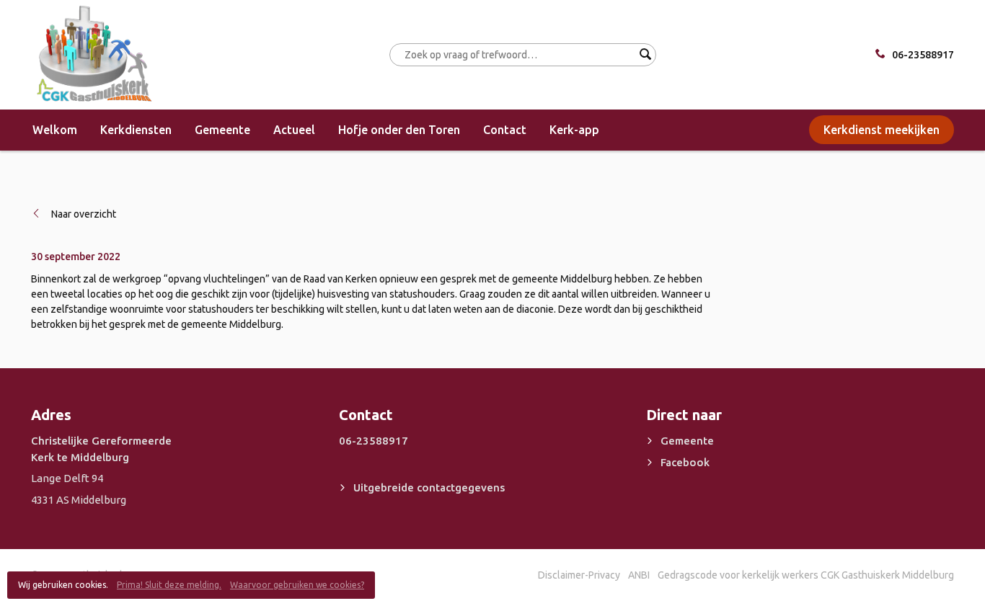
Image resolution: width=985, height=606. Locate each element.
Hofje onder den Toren (399, 129)
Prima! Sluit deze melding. (169, 584)
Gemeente (222, 129)
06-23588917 (923, 55)
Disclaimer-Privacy (579, 575)
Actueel (294, 129)
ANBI (639, 575)
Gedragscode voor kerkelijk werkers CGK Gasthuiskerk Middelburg (806, 575)
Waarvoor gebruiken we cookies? (297, 584)
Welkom (54, 129)
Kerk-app (574, 129)
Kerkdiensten (136, 129)
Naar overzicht (83, 214)
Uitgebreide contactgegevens (429, 487)
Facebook (685, 462)
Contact (504, 129)
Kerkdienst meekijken (881, 129)
